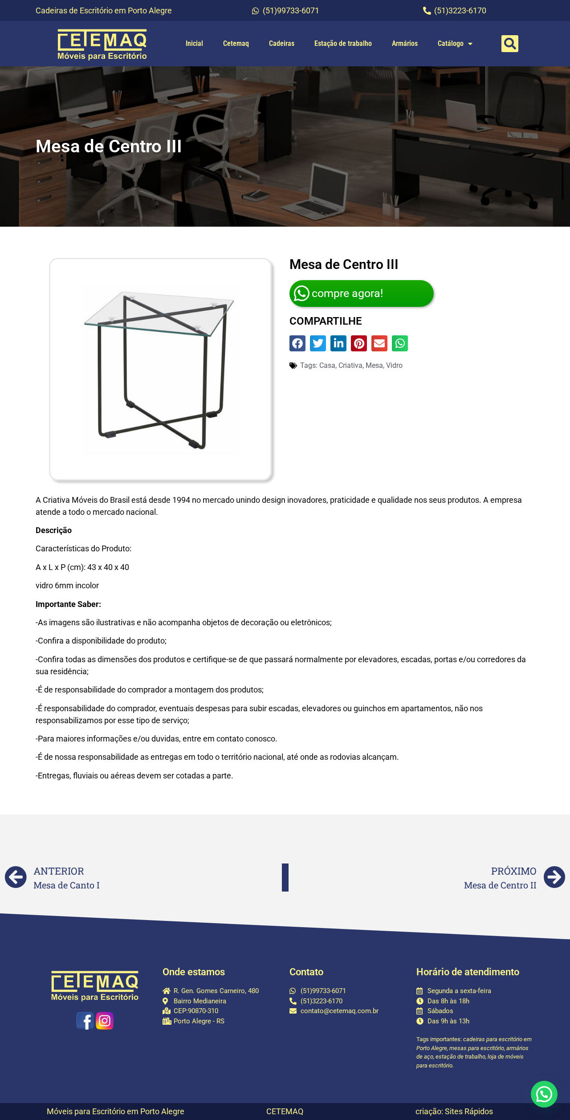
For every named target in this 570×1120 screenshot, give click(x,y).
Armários (405, 43)
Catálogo (451, 43)
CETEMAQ (284, 1111)
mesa (374, 365)
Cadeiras (281, 43)
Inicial (194, 43)
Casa (327, 365)
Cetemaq (236, 43)
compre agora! (347, 293)
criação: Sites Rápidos (454, 1111)
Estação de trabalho (343, 43)
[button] (509, 43)
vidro (394, 365)
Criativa (350, 365)
